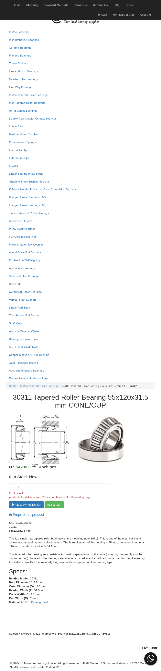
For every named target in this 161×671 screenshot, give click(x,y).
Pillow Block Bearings (22, 228)
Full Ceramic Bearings (23, 236)
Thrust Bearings (19, 63)
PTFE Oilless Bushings (23, 110)
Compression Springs (22, 142)
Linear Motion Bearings (23, 71)
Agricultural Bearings (22, 268)
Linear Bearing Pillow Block (26, 173)
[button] (150, 658)
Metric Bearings (18, 31)
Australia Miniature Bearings (26, 370)
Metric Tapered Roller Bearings (28, 94)
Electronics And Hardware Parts (28, 378)
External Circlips (19, 157)
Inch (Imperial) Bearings (24, 39)
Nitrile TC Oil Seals (20, 220)
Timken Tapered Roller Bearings (29, 213)
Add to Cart (54, 504)
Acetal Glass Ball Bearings (25, 252)
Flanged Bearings (20, 55)
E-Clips (13, 165)
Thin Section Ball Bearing (24, 315)
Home (12, 385)
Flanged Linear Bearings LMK (27, 197)
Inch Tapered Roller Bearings (27, 102)
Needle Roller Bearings (23, 79)
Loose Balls (16, 126)
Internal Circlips (18, 150)
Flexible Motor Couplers (24, 134)
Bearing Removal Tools (23, 339)
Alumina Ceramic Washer (24, 331)
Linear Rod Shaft (19, 307)
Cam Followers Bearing (23, 362)
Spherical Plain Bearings (24, 276)
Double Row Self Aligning (24, 260)
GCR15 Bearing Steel (34, 602)
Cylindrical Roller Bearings (25, 291)
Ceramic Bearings (20, 47)
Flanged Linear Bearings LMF (27, 205)
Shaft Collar (16, 323)
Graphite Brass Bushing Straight (29, 181)
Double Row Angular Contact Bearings (33, 118)
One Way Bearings (20, 87)
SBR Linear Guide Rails (23, 346)
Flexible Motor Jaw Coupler (26, 244)
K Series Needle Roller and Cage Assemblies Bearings (43, 189)
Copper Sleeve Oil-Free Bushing (29, 354)
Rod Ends (15, 283)
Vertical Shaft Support (22, 299)
